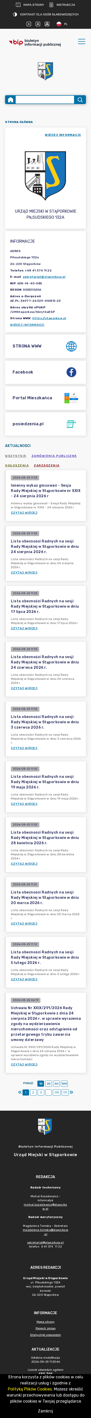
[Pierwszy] (20, 1092)
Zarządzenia (47, 465)
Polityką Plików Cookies (30, 1389)
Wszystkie (16, 456)
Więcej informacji (27, 325)
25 (49, 1083)
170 (56, 1092)
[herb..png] (45, 70)
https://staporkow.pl (49, 318)
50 (56, 1083)
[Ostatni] (71, 1092)
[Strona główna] (11, 99)
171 (65, 1092)
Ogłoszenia (17, 465)
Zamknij (45, 1411)
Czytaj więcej (24, 512)
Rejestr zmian (46, 1328)
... (48, 1092)
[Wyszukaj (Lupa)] (79, 100)
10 (40, 1083)
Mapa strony (34, 5)
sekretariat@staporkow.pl (44, 277)
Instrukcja (66, 5)
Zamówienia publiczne (54, 456)
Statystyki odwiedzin (45, 1335)
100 (64, 1083)
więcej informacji (63, 135)
